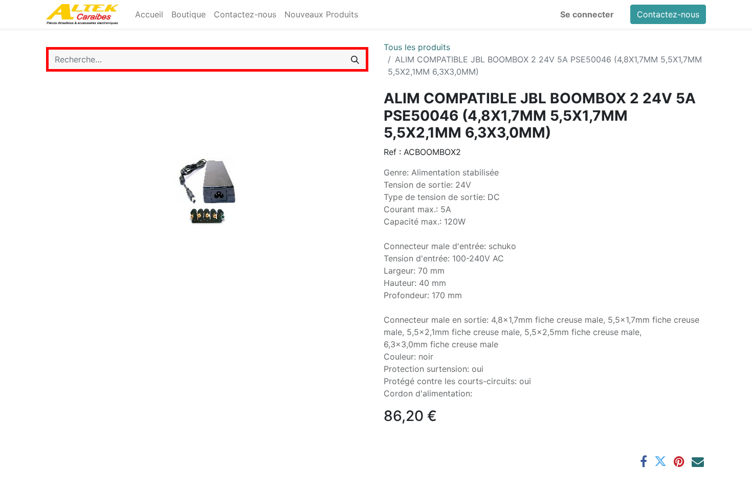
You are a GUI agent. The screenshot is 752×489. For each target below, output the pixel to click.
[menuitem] (149, 14)
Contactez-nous (668, 14)
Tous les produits (417, 47)
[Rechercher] (355, 59)
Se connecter (587, 14)
